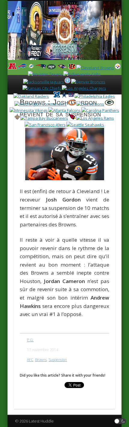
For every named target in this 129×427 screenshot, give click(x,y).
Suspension (58, 359)
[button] (120, 421)
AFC (30, 359)
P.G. (30, 339)
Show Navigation (100, 53)
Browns (41, 359)
